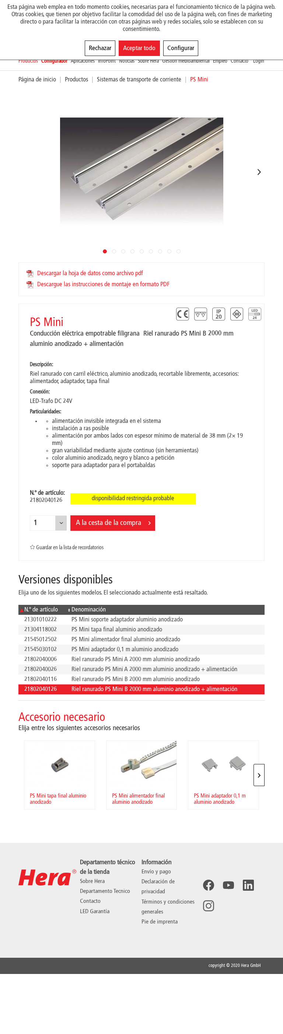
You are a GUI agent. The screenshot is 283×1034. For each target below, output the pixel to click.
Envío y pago (156, 872)
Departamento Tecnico (105, 891)
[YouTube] (228, 885)
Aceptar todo (139, 48)
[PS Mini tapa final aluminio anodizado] (59, 764)
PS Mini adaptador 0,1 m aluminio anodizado (220, 799)
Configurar (180, 48)
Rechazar (100, 48)
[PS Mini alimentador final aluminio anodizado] (141, 764)
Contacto (90, 901)
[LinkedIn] (248, 885)
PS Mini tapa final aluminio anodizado (58, 799)
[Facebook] (208, 885)
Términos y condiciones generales (168, 907)
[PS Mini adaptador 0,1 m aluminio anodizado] (223, 764)
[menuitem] (29, 61)
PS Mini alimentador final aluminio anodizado (138, 799)
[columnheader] (42, 610)
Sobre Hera (92, 881)
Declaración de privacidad (158, 887)
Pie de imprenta (160, 922)
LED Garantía (94, 912)
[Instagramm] (208, 905)
